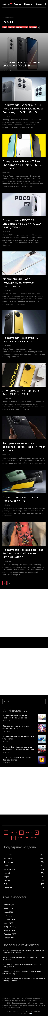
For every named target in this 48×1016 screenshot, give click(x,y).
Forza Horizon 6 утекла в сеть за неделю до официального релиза (18, 748)
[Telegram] (21, 833)
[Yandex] (13, 838)
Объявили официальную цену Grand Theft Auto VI (16, 727)
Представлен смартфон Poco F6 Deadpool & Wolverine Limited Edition (22, 553)
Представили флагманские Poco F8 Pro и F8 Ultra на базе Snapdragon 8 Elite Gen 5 (23, 108)
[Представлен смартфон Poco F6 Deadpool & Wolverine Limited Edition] (24, 534)
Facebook (13, 832)
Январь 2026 (9, 930)
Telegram (28, 832)
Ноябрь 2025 (9, 938)
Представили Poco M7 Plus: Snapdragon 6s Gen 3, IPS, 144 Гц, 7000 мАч (22, 165)
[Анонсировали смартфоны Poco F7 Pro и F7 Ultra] (24, 375)
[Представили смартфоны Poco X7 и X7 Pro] (24, 481)
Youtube (34, 838)
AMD (25, 27)
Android (33, 27)
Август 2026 (9, 905)
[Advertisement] (24, 613)
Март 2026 (8, 923)
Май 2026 (8, 916)
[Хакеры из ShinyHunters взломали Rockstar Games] (42, 760)
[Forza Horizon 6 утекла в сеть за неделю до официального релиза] (42, 749)
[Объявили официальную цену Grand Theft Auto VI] (42, 728)
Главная (5, 17)
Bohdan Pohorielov (10, 950)
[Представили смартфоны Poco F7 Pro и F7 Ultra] (24, 322)
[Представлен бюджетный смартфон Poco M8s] (24, 52)
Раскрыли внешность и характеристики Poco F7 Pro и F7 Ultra (23, 447)
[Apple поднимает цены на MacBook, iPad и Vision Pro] (42, 718)
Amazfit (19, 27)
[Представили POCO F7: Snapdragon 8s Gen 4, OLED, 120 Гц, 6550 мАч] (24, 204)
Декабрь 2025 (10, 934)
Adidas (11, 27)
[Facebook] (6, 833)
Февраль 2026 (10, 927)
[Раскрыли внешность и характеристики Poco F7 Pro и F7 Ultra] (24, 427)
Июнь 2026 (8, 912)
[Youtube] (27, 838)
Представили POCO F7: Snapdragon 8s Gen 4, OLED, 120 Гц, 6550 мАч (21, 224)
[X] (37, 833)
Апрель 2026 (9, 919)
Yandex (19, 838)
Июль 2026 (8, 908)
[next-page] (20, 583)
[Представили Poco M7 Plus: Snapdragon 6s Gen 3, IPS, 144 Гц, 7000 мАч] (24, 145)
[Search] (43, 701)
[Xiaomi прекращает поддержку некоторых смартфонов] (24, 263)
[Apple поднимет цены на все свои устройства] (42, 739)
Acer (5, 27)
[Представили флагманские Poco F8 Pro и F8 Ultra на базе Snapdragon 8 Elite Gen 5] (24, 89)
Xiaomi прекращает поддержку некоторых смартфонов (18, 282)
